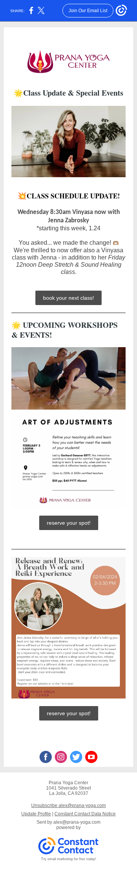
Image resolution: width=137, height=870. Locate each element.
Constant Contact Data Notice (85, 814)
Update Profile (36, 814)
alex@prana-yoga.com (76, 822)
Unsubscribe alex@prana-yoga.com (68, 805)
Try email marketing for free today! (68, 859)
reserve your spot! (69, 523)
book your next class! (68, 298)
